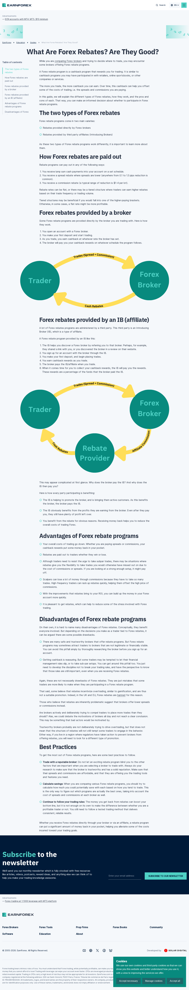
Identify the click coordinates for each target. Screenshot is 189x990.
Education (45, 933)
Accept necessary (128, 981)
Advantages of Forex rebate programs (15, 105)
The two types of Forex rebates (17, 71)
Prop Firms (82, 927)
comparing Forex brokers (68, 61)
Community (156, 927)
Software (7, 933)
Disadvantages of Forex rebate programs (17, 113)
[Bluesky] (110, 950)
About (79, 933)
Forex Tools (45, 927)
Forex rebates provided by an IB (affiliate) (16, 96)
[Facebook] (104, 950)
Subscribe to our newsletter (165, 876)
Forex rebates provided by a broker (16, 88)
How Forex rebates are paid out (16, 79)
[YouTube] (84, 950)
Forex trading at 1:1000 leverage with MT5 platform (31, 901)
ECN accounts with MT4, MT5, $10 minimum (26, 19)
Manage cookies (153, 981)
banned (121, 695)
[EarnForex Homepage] (16, 5)
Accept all (175, 981)
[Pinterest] (90, 950)
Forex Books (120, 927)
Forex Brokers (10, 927)
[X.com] (97, 950)
